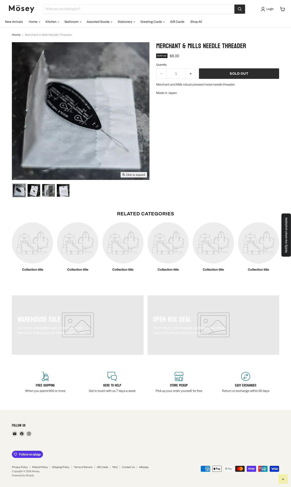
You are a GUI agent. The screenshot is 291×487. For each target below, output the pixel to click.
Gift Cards (177, 21)
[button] (268, 9)
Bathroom (72, 21)
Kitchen (51, 21)
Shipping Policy (60, 467)
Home (33, 21)
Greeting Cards (151, 21)
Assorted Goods (98, 21)
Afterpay (143, 467)
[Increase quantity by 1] (191, 73)
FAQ (115, 467)
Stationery (125, 21)
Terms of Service (83, 467)
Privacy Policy (20, 467)
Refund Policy (40, 467)
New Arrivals (14, 21)
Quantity (161, 64)
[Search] (239, 9)
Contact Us (128, 467)
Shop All (196, 21)
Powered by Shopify (23, 475)
